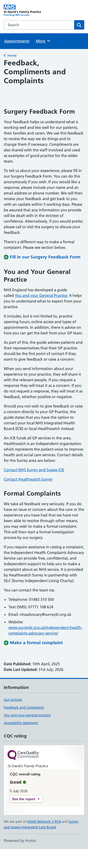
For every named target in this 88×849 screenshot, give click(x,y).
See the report (23, 799)
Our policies (13, 700)
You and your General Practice (41, 295)
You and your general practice (27, 715)
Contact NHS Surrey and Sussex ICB (34, 470)
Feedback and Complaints (24, 707)
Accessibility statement (21, 723)
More (43, 41)
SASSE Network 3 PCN (44, 821)
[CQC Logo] (23, 755)
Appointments (16, 41)
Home (12, 55)
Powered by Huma (20, 840)
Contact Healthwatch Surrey (28, 479)
